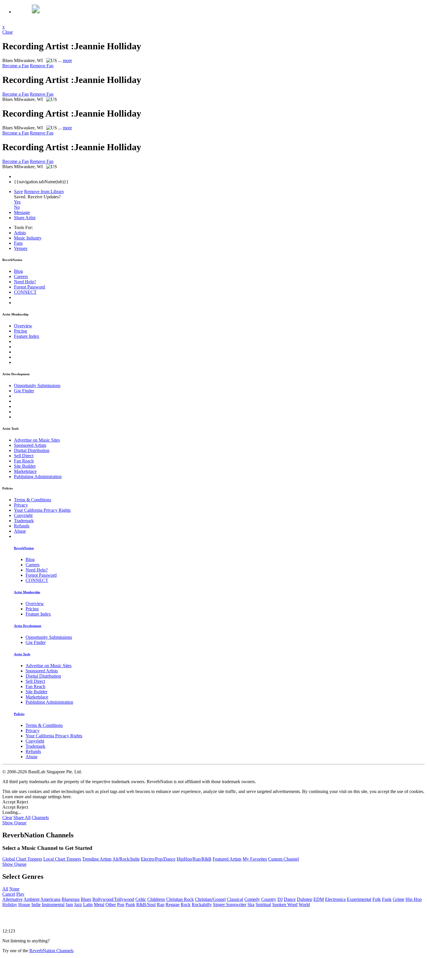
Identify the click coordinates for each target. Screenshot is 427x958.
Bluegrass (71, 899)
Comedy (252, 899)
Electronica (335, 899)
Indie (36, 904)
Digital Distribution (31, 450)
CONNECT (25, 292)
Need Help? (25, 281)
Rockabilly (202, 904)
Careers (21, 276)
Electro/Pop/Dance (158, 859)
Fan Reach (24, 460)
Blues (86, 899)
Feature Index (26, 336)
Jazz (78, 904)
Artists (20, 232)
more (67, 60)
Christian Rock (180, 899)
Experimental (359, 899)
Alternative (12, 899)
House (24, 904)
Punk (130, 904)
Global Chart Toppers (22, 859)
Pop (120, 904)
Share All (22, 817)
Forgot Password (29, 286)
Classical (235, 899)
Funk (387, 899)
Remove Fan (41, 65)
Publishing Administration (38, 476)
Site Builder (25, 466)
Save (18, 191)
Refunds (21, 525)
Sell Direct (23, 455)
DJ (280, 899)
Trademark (24, 520)
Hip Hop (414, 899)
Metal (99, 904)
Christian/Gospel (210, 899)
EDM (318, 899)
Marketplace (25, 471)
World (304, 904)
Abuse (20, 531)
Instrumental (53, 904)
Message (22, 212)
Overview (23, 325)
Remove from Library (44, 191)
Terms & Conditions (32, 499)
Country (268, 899)
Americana (50, 899)
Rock (186, 904)
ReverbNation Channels (51, 950)
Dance (290, 899)
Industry (28, 237)
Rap (160, 904)
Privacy (21, 504)
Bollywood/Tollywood (113, 899)
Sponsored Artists (30, 445)
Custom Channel (283, 859)
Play (20, 894)
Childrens (156, 899)
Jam (69, 904)
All (5, 888)
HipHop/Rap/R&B (194, 859)
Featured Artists (227, 859)
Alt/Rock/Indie (126, 859)
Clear (7, 817)
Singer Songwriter (229, 904)
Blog (18, 271)
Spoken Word (284, 904)
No (17, 207)
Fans (18, 243)
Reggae (173, 904)
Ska (250, 904)
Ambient (32, 899)
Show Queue (14, 822)
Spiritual (263, 904)
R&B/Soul (146, 904)
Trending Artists (97, 859)
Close (7, 32)
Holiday (9, 904)
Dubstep (304, 899)
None (14, 888)
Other (110, 904)
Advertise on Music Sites (37, 440)
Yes (17, 201)
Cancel (8, 894)
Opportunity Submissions (37, 385)
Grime (398, 899)
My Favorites (255, 859)
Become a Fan (15, 65)
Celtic (140, 899)
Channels (40, 817)
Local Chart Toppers (62, 859)
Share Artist (24, 217)
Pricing (20, 331)
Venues (20, 248)
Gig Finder (24, 390)
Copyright (23, 515)
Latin (88, 904)
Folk (376, 899)
